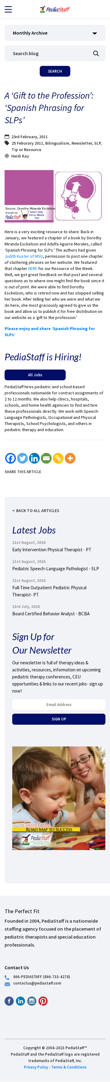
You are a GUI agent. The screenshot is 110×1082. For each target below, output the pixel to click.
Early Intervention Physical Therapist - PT (51, 549)
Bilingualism (57, 143)
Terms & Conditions (68, 1067)
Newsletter (82, 143)
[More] (70, 458)
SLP (97, 143)
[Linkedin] (34, 458)
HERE (32, 268)
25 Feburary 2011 (27, 143)
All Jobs (35, 374)
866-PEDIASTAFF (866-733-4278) (41, 976)
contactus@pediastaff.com (37, 983)
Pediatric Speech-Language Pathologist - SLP (55, 568)
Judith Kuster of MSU (24, 256)
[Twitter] (22, 458)
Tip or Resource (26, 149)
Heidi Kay (20, 156)
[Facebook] (10, 458)
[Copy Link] (58, 458)
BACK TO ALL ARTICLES (37, 510)
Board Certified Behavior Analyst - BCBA (51, 614)
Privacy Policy (36, 1067)
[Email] (46, 458)
